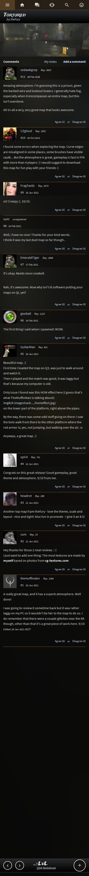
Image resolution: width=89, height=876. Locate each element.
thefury (15, 19)
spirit (24, 457)
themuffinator (30, 578)
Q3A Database (46, 868)
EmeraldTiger (29, 257)
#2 (22, 541)
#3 (22, 502)
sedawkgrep (28, 70)
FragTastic (27, 185)
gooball (25, 313)
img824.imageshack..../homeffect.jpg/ (29, 403)
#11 (22, 76)
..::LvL (41, 863)
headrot (26, 496)
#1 (22, 585)
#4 (22, 464)
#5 (22, 354)
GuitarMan (27, 347)
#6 (22, 320)
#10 (22, 138)
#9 (22, 192)
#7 (22, 264)
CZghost (26, 131)
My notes (50, 61)
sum (23, 534)
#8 (5, 226)
